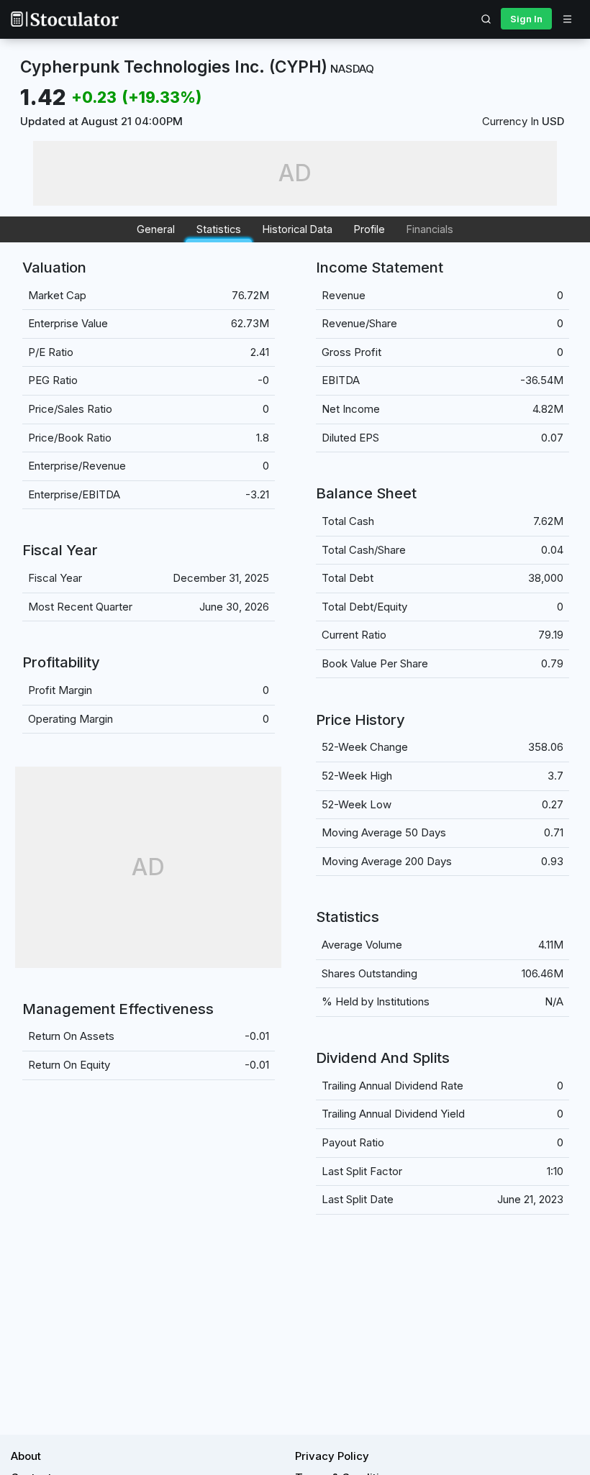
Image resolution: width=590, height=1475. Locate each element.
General (156, 229)
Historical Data (297, 229)
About (26, 1456)
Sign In (526, 18)
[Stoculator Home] (65, 19)
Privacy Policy (332, 1456)
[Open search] (486, 18)
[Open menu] (567, 18)
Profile (369, 229)
